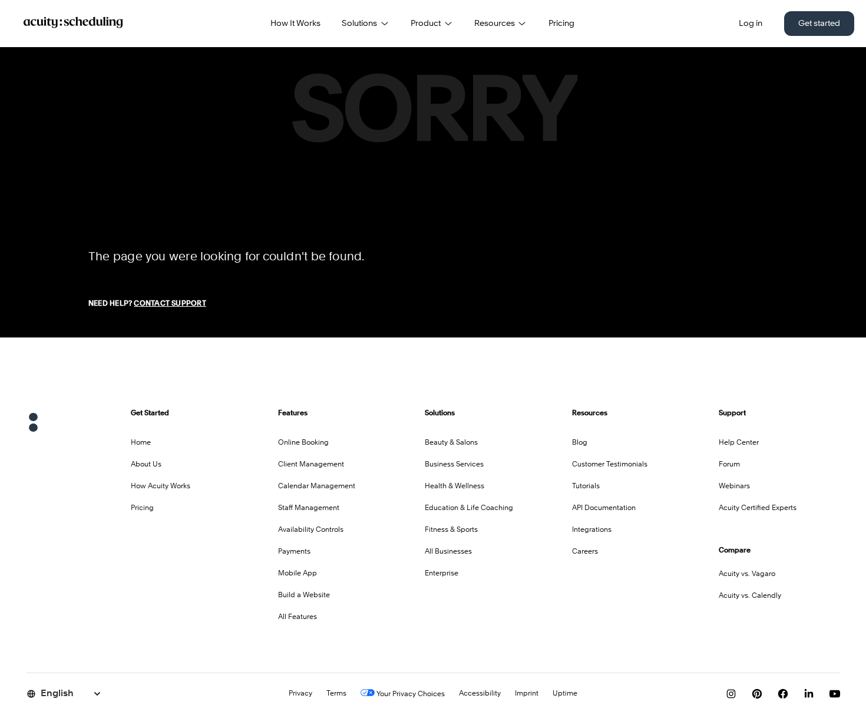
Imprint (526, 693)
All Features (297, 617)
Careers (585, 551)
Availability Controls (310, 530)
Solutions (359, 23)
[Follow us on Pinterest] (757, 693)
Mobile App (297, 573)
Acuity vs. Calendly (750, 596)
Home (141, 442)
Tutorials (586, 486)
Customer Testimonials (609, 464)
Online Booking (303, 442)
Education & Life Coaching (469, 508)
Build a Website (304, 595)
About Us (146, 464)
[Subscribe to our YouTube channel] (834, 693)
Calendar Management (316, 486)
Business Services (454, 464)
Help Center (739, 442)
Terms (336, 693)
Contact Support (170, 303)
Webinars (734, 486)
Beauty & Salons (451, 442)
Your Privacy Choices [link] (410, 694)
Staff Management (308, 508)
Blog (579, 442)
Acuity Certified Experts (757, 508)
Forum (729, 464)
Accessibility (480, 693)
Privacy (300, 693)
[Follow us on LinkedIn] (808, 693)
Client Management (311, 464)
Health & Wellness (454, 486)
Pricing (561, 23)
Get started (819, 23)
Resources (494, 23)
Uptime (565, 693)
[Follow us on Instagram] (731, 693)
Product (426, 23)
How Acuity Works (160, 486)
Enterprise (441, 573)
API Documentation (604, 508)
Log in (750, 23)
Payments (294, 551)
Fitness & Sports (451, 530)
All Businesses (448, 551)
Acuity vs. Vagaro (747, 574)
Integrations (592, 530)
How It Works (295, 23)
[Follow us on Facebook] (783, 693)
